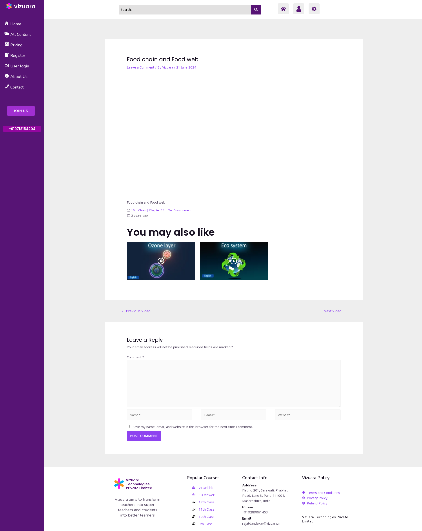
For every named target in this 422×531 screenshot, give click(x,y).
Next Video (335, 311)
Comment (135, 357)
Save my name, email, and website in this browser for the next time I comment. (193, 426)
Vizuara (24, 6)
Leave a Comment (140, 67)
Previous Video (136, 311)
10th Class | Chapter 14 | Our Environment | (162, 210)
